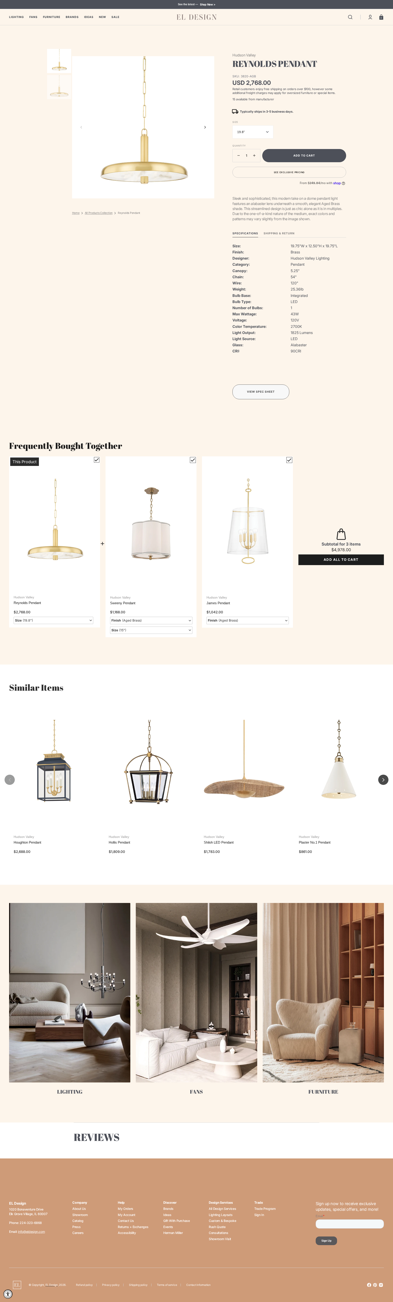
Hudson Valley (24, 597)
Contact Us (126, 1221)
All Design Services (222, 1209)
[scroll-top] (383, 1279)
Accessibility (127, 1233)
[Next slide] (205, 127)
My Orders (125, 1209)
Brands (168, 1209)
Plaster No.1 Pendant (314, 842)
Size (235, 122)
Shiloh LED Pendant (219, 842)
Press (76, 1227)
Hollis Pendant (119, 842)
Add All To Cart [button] (341, 560)
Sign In (259, 1215)
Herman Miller (173, 1233)
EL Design (51, 1285)
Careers (77, 1233)
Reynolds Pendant (27, 603)
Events (168, 1227)
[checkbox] (96, 460)
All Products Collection (99, 213)
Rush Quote (217, 1227)
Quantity (239, 145)
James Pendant (218, 603)
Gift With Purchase (176, 1221)
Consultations (218, 1233)
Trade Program (264, 1209)
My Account (126, 1215)
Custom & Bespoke (222, 1221)
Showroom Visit (220, 1239)
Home (76, 213)
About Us (79, 1209)
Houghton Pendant (27, 842)
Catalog (77, 1221)
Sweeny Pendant (122, 603)
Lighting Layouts (220, 1215)
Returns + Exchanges (133, 1227)
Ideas (167, 1215)
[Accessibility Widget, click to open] (8, 1294)
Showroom (80, 1215)
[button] (350, 17)
